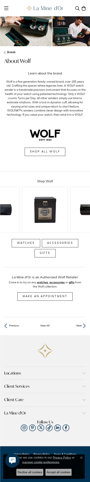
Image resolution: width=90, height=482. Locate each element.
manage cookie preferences (40, 462)
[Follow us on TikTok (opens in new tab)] (49, 427)
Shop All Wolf (45, 151)
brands (11, 52)
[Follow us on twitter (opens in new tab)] (40, 427)
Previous (14, 326)
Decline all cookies (30, 472)
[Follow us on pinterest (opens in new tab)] (32, 427)
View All (45, 326)
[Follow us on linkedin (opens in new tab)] (57, 427)
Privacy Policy (62, 457)
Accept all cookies (58, 472)
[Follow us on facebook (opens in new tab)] (66, 427)
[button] (77, 8)
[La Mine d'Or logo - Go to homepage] (45, 8)
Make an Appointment (45, 296)
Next (79, 326)
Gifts (45, 253)
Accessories (60, 243)
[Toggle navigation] (6, 8)
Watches (26, 243)
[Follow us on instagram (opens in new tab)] (24, 427)
